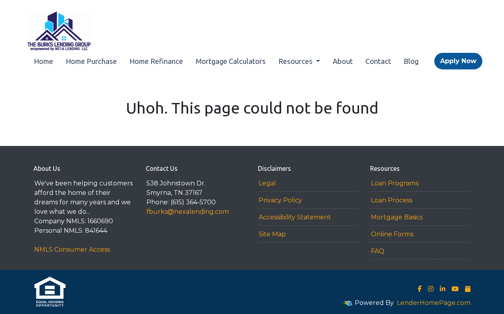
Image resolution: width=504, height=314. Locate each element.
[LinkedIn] (442, 289)
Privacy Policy (280, 200)
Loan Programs (395, 183)
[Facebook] (420, 289)
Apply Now (458, 61)
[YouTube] (455, 289)
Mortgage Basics (396, 217)
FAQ (377, 251)
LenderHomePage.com (434, 303)
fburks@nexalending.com (187, 211)
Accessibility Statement (295, 217)
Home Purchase (91, 61)
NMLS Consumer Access (72, 249)
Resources (296, 61)
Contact (378, 61)
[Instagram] (431, 289)
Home (43, 61)
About (343, 61)
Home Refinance (156, 61)
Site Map (272, 234)
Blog (411, 61)
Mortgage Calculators (231, 61)
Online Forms (392, 234)
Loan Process (391, 200)
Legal (267, 183)
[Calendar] (468, 289)
